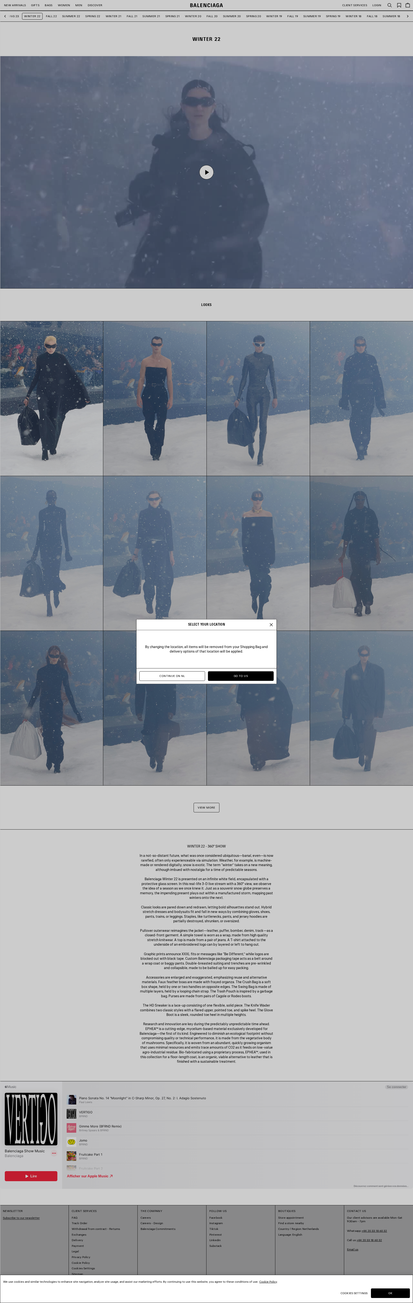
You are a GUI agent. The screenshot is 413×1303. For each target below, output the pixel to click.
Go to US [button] (241, 676)
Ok (390, 1293)
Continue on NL (172, 676)
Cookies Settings (354, 1293)
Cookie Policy (268, 1281)
